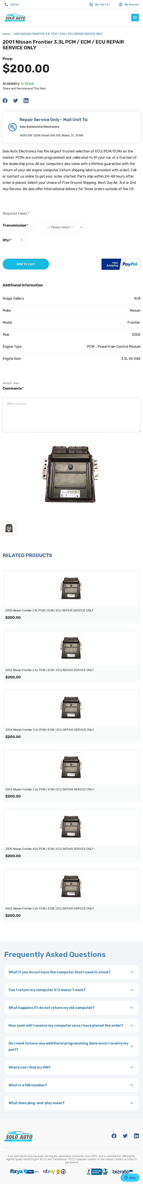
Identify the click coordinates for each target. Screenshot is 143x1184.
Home (6, 34)
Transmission (15, 225)
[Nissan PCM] (9, 528)
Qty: (7, 240)
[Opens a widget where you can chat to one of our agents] (130, 1178)
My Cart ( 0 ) (102, 4)
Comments (13, 388)
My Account (132, 4)
